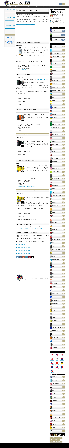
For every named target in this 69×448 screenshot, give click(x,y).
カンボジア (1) (62, 360)
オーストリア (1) (52, 360)
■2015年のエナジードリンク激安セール (23, 253)
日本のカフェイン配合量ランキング (28, 6)
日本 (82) (52, 356)
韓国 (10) (57, 360)
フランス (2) (62, 368)
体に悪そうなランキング (53, 6)
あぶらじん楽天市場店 (22, 69)
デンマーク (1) (57, 364)
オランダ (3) (62, 356)
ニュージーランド (52, 368)
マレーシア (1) (52, 372)
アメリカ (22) (57, 356)
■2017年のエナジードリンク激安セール (23, 250)
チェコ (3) (52, 364)
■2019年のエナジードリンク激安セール (23, 247)
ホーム (6, 6)
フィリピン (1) (57, 368)
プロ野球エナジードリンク (56, 437)
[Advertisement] (32, 33)
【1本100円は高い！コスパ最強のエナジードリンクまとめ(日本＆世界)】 (29, 228)
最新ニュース (38, 6)
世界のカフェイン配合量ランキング (15, 6)
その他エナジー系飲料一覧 (56, 441)
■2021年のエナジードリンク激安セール (23, 244)
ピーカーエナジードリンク (40, 49)
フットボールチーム (54, 439)
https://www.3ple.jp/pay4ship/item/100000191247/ (27, 186)
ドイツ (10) (62, 364)
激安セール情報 (44, 6)
